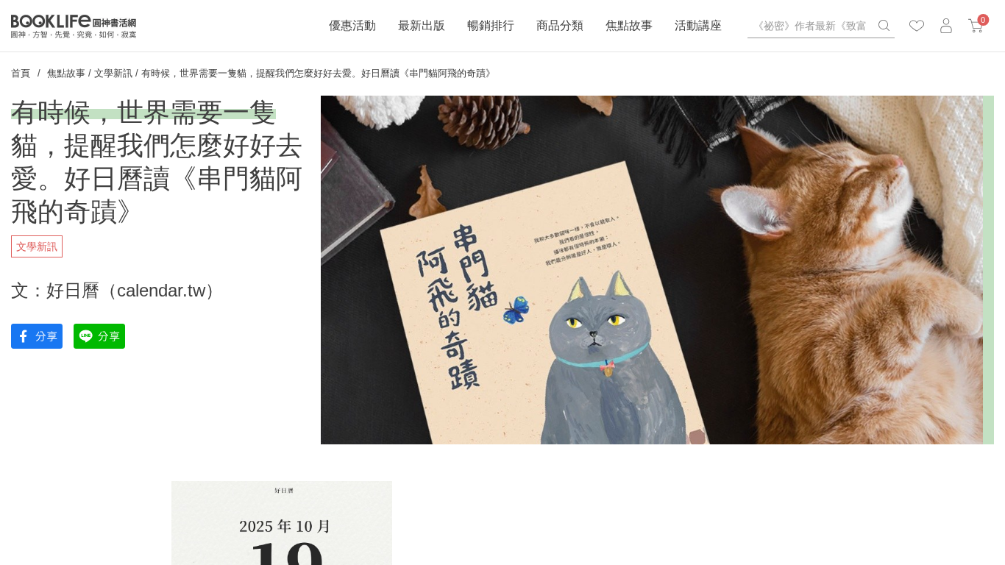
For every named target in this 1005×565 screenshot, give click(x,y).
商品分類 (559, 25)
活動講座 (698, 25)
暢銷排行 (490, 25)
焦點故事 (629, 25)
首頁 (20, 73)
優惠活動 (352, 25)
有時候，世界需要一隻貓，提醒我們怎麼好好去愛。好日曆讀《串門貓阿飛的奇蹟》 (318, 73)
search (884, 26)
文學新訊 (113, 73)
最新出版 (421, 25)
